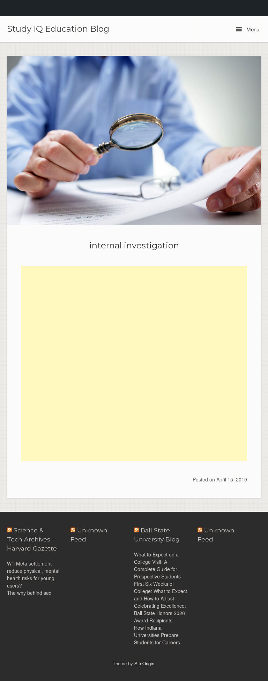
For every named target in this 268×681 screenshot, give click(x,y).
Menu (252, 29)
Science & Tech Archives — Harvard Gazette (32, 539)
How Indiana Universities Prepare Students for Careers (157, 635)
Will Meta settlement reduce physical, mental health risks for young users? (33, 574)
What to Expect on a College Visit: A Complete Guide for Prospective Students (157, 565)
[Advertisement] (134, 315)
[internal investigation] (134, 140)
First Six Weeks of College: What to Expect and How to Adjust (160, 591)
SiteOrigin (144, 663)
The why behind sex (29, 592)
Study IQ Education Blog (58, 29)
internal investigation (134, 245)
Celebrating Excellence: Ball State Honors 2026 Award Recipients (160, 613)
